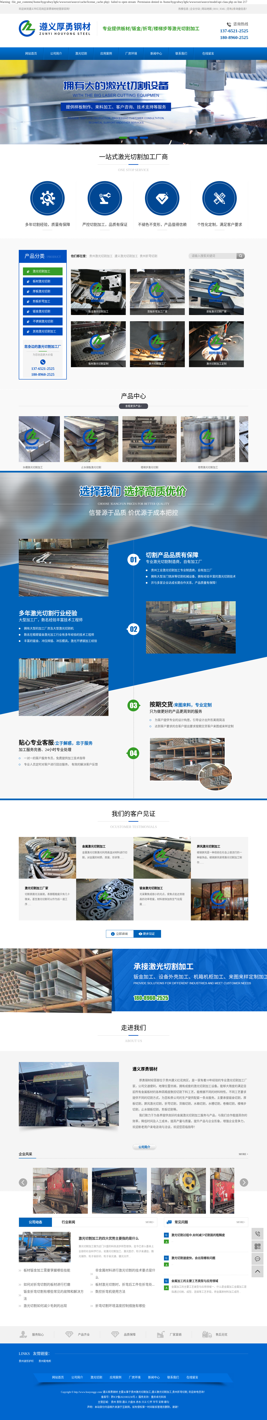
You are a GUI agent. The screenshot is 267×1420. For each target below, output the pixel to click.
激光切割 (81, 53)
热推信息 (183, 9)
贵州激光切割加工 (101, 256)
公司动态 (35, 1222)
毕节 (155, 1402)
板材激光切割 (41, 281)
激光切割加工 (41, 271)
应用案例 (106, 53)
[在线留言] (257, 1259)
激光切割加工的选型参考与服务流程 (194, 1258)
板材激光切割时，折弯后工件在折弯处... (125, 1284)
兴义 (144, 1402)
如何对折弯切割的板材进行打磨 (47, 1284)
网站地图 (207, 9)
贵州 (113, 1402)
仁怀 (149, 1402)
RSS (215, 9)
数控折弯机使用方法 (110, 1291)
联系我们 (181, 53)
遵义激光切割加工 (126, 256)
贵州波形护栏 (26, 1361)
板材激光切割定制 (98, 363)
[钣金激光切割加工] (98, 292)
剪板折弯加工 (41, 301)
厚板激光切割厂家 (217, 311)
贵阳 (119, 1402)
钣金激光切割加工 (98, 311)
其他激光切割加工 (44, 331)
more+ (150, 1222)
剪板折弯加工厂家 (157, 311)
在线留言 (208, 53)
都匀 (166, 1402)
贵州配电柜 (45, 1361)
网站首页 (31, 53)
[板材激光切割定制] (98, 344)
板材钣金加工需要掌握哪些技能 (47, 1270)
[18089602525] (257, 1234)
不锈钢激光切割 (43, 321)
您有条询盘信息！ (237, 9)
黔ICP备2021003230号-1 (124, 1397)
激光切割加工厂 (157, 363)
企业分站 (195, 9)
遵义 (124, 1402)
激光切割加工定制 (217, 363)
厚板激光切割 (41, 291)
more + (243, 1154)
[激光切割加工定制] (216, 344)
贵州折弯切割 (148, 256)
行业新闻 (68, 1222)
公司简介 (56, 53)
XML (222, 9)
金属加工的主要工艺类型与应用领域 (194, 1235)
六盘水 (131, 1402)
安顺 (161, 1402)
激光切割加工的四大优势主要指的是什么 (109, 1238)
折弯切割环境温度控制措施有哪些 (120, 1306)
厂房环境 (131, 53)
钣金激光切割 (41, 311)
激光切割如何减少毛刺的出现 (45, 1306)
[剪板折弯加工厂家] (157, 292)
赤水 (138, 1402)
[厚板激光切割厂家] (216, 292)
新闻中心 (156, 53)
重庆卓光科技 (158, 1397)
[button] (123, 138)
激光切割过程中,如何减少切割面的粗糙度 (198, 1281)
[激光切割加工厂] (157, 344)
